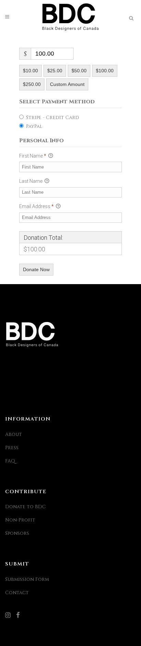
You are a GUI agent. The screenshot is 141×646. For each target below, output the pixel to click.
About (13, 434)
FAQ (10, 461)
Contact (17, 592)
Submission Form (27, 579)
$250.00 (32, 84)
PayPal (34, 126)
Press (11, 447)
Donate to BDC (25, 506)
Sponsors (17, 533)
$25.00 (54, 70)
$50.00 (79, 70)
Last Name (31, 181)
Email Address (36, 206)
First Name (32, 156)
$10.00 (30, 70)
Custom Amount (67, 84)
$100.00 (105, 70)
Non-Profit (20, 520)
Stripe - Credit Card (52, 117)
